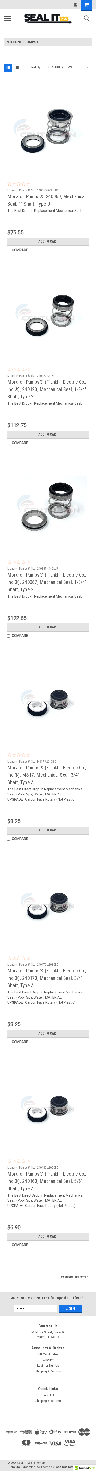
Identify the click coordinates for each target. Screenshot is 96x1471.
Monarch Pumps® (18, 190)
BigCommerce (30, 1467)
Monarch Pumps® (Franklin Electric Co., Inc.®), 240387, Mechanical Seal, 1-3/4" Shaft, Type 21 (47, 582)
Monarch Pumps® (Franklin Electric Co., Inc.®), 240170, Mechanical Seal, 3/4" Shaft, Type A (46, 978)
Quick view (49, 169)
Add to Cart (48, 241)
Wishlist (48, 1360)
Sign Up (54, 1365)
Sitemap (39, 1462)
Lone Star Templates (68, 1467)
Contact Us (48, 1395)
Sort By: (35, 67)
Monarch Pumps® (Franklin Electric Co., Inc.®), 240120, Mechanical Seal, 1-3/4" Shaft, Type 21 (47, 389)
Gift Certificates (48, 1354)
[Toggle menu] (7, 18)
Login (41, 1365)
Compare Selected (74, 1277)
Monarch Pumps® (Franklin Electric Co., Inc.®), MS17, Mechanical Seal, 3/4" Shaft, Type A (46, 775)
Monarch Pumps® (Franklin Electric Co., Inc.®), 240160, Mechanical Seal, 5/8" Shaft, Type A (46, 1181)
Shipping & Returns (48, 1371)
